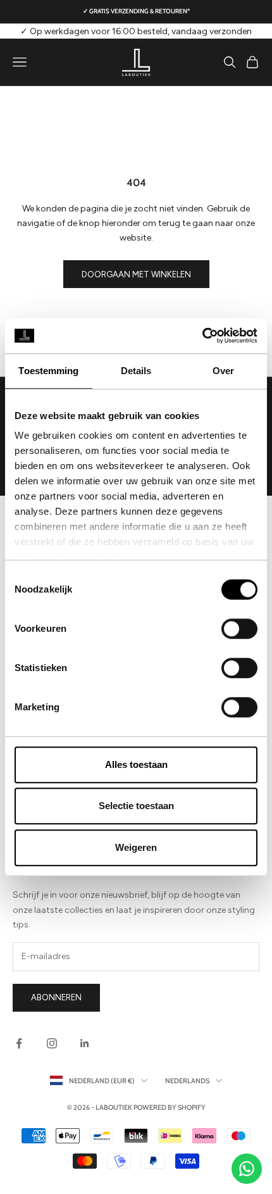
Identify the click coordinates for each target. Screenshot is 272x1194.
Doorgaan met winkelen (136, 274)
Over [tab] (223, 370)
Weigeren (136, 847)
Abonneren (56, 997)
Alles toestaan (136, 764)
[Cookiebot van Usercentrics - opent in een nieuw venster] (202, 335)
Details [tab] (136, 370)
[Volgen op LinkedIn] (84, 1043)
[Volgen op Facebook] (19, 1043)
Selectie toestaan (136, 805)
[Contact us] (247, 1168)
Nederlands (187, 1080)
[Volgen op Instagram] (52, 1043)
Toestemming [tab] (48, 370)
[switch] (239, 629)
